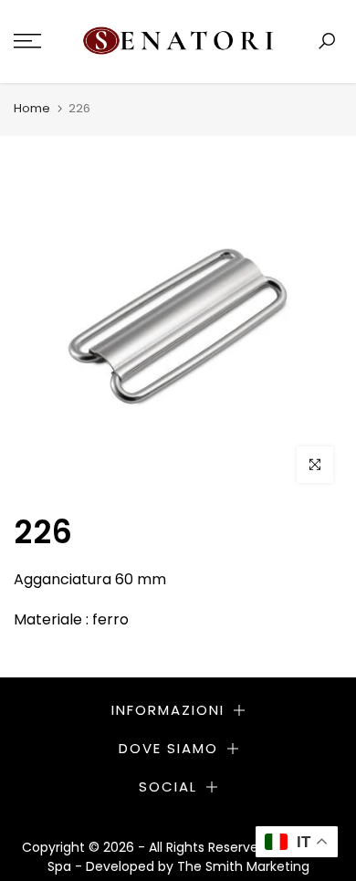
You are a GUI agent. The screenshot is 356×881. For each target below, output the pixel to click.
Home (32, 108)
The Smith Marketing (243, 866)
